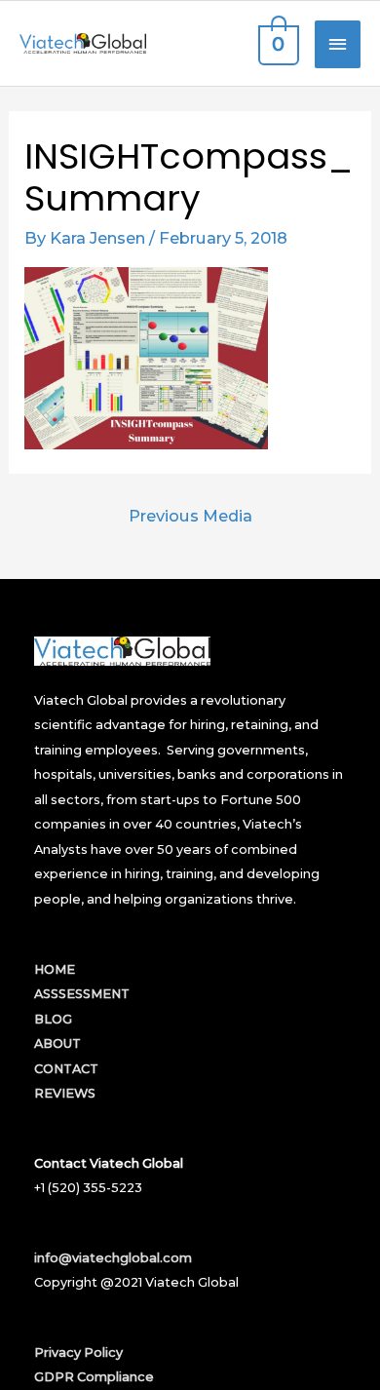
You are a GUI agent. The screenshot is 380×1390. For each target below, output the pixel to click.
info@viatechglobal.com (113, 1258)
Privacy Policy (78, 1352)
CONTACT (66, 1069)
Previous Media (190, 515)
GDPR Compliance (94, 1377)
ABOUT (57, 1043)
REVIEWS (64, 1093)
